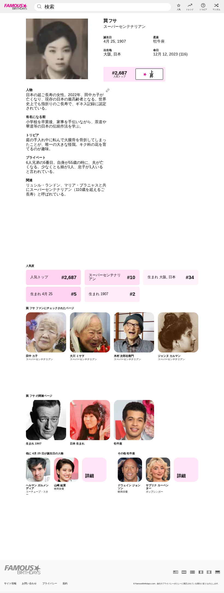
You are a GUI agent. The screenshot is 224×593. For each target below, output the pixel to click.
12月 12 (160, 54)
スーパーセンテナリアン (125, 27)
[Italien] (209, 572)
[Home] (57, 569)
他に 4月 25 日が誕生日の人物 (44, 453)
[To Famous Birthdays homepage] (16, 6)
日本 (117, 54)
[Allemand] (217, 572)
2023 (173, 54)
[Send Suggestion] (107, 91)
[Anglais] (175, 572)
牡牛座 (159, 41)
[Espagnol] (184, 572)
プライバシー (49, 583)
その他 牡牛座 (126, 453)
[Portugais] (192, 572)
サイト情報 (10, 583)
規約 (65, 583)
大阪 (107, 54)
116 (183, 54)
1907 (121, 41)
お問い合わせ (29, 583)
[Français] (201, 572)
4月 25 (109, 41)
